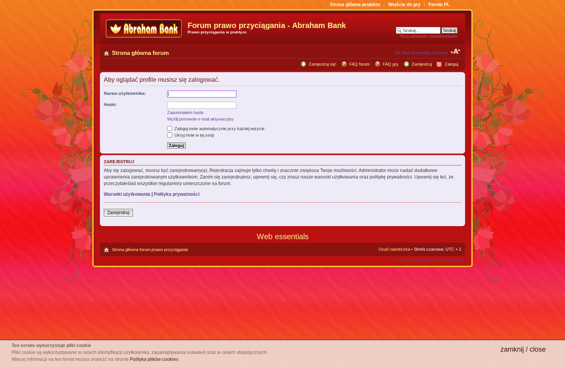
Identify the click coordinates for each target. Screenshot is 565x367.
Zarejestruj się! (322, 64)
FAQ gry (391, 64)
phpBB (424, 260)
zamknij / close (523, 349)
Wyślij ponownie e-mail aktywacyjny (200, 119)
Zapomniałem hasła (185, 112)
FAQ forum (359, 64)
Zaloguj (451, 64)
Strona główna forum (140, 53)
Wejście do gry (404, 4)
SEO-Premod (451, 260)
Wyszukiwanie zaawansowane (428, 36)
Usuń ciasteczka (394, 249)
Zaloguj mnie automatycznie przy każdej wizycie (218, 128)
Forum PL (439, 4)
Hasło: (110, 104)
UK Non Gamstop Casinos (421, 52)
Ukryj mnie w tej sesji (193, 135)
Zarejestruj (422, 64)
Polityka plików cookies (154, 359)
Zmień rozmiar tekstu (455, 51)
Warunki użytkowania (127, 194)
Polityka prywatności (176, 194)
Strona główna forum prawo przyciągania (150, 249)
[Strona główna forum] (145, 29)
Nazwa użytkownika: (125, 93)
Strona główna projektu (355, 4)
